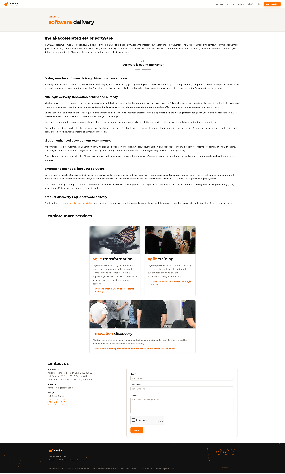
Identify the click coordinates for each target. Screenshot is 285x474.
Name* (133, 374)
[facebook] (64, 402)
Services (219, 4)
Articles (241, 4)
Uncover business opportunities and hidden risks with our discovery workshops (135, 349)
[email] (50, 402)
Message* (134, 395)
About (250, 4)
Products (230, 4)
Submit (137, 430)
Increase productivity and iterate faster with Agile (114, 290)
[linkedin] (57, 402)
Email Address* (136, 385)
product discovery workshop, (79, 203)
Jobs (258, 4)
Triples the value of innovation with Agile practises (171, 282)
